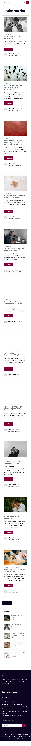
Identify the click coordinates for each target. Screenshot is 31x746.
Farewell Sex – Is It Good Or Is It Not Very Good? (14, 196)
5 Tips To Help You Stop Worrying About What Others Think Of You (13, 87)
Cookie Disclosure (6, 736)
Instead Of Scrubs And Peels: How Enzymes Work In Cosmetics (18, 645)
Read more (8, 49)
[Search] (24, 726)
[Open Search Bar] (24, 2)
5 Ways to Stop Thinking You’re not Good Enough (13, 462)
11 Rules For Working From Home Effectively (14, 249)
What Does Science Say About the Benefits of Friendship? (13, 408)
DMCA (13, 736)
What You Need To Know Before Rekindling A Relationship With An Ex (13, 142)
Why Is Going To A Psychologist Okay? (11, 354)
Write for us (16, 738)
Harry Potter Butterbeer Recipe (10, 702)
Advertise (23, 738)
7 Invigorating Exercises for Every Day (11, 715)
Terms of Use (9, 738)
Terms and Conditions (15, 742)
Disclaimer (18, 736)
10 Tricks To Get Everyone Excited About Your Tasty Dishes (17, 635)
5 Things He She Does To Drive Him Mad (13, 37)
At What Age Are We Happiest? (12, 517)
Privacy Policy (25, 736)
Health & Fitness (8, 350)
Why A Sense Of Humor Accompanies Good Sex (13, 303)
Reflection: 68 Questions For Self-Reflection (15, 570)
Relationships (7, 34)
